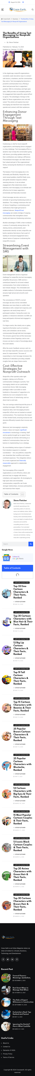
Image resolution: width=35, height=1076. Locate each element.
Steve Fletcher (20, 601)
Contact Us (6, 1047)
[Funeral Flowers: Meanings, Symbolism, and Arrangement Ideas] (5, 978)
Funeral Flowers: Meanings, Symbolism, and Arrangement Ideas (22, 978)
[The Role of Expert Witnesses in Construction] (5, 1002)
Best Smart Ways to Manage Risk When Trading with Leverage (22, 990)
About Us (6, 1043)
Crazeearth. (21, 1070)
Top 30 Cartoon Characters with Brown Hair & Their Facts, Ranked (22, 904)
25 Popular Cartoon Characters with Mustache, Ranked (22, 764)
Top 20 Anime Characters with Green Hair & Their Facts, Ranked (22, 874)
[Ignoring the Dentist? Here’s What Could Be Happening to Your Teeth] (5, 1026)
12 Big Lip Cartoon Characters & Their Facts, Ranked (20, 648)
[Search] (33, 9)
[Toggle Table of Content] (21, 494)
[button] (30, 568)
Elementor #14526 (9, 1050)
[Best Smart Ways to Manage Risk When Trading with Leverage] (5, 990)
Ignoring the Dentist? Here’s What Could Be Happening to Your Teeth (23, 1026)
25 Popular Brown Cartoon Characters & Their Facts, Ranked (21, 735)
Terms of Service (8, 1057)
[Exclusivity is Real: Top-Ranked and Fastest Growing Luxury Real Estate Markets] (5, 1014)
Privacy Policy (7, 1054)
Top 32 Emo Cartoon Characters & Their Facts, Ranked (20, 592)
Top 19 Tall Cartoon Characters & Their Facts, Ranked (20, 678)
